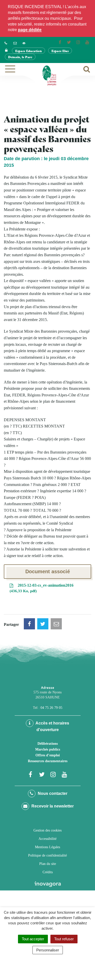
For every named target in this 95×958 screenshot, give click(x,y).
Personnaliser (47, 950)
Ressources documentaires (47, 761)
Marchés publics (47, 749)
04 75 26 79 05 (51, 708)
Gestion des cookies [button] (47, 830)
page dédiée (30, 30)
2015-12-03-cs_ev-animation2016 (42, 588)
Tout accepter (33, 939)
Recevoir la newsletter (52, 806)
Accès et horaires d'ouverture (52, 726)
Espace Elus (60, 51)
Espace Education (28, 51)
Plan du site (47, 864)
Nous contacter (52, 793)
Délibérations (47, 744)
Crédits (48, 872)
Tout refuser (64, 939)
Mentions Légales (47, 847)
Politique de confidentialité (47, 855)
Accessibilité (47, 839)
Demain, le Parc (20, 57)
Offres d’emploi (47, 755)
